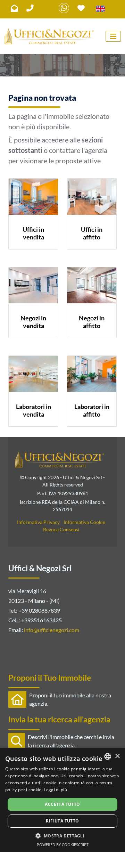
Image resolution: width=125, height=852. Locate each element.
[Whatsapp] (64, 8)
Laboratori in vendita (33, 410)
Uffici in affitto (91, 233)
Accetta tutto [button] (62, 804)
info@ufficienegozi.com (51, 629)
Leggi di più (55, 790)
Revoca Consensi (61, 529)
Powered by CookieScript (63, 844)
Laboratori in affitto (91, 410)
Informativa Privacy (38, 522)
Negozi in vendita (33, 321)
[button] (62, 835)
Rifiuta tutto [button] (62, 821)
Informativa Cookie (84, 522)
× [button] (117, 756)
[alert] (62, 800)
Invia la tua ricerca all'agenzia (59, 719)
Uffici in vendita (33, 233)
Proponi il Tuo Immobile (49, 677)
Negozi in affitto (92, 321)
